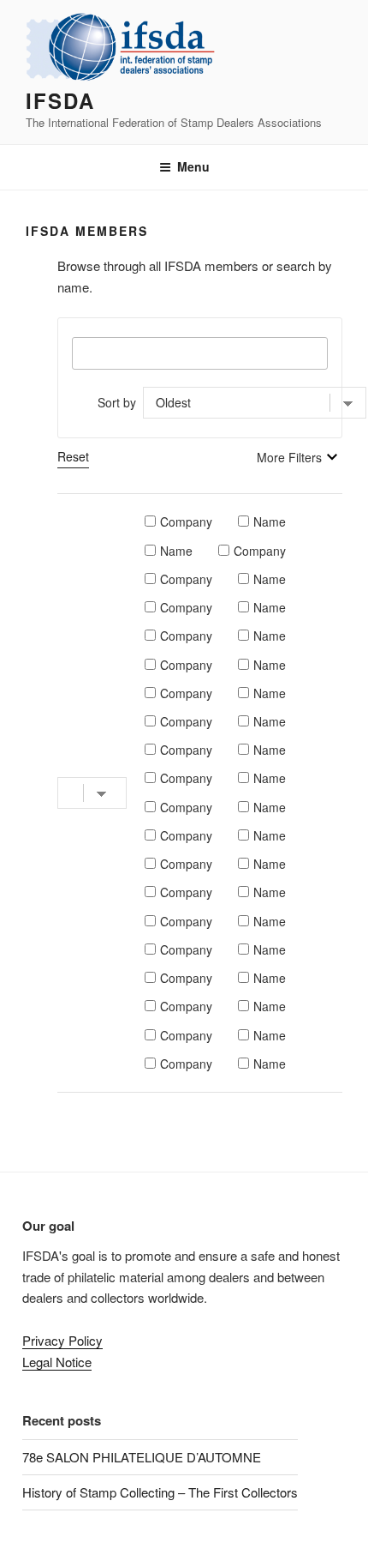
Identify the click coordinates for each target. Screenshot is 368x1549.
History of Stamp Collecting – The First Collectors (160, 1492)
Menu (193, 166)
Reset (73, 456)
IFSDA (60, 100)
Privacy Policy (62, 1340)
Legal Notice (57, 1362)
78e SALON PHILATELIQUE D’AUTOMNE (141, 1457)
